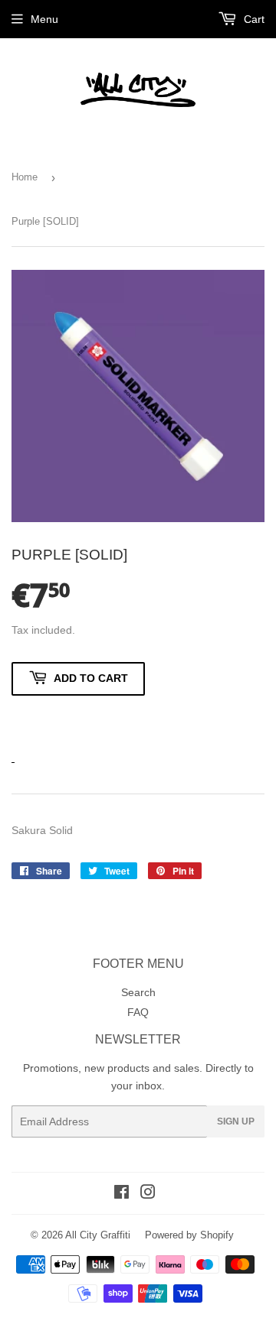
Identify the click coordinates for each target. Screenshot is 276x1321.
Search (138, 992)
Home (25, 177)
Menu (44, 19)
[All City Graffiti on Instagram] (148, 1194)
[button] (78, 720)
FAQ (138, 1012)
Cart (252, 19)
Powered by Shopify (189, 1235)
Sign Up (236, 1121)
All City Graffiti (97, 1235)
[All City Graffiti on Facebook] (121, 1194)
